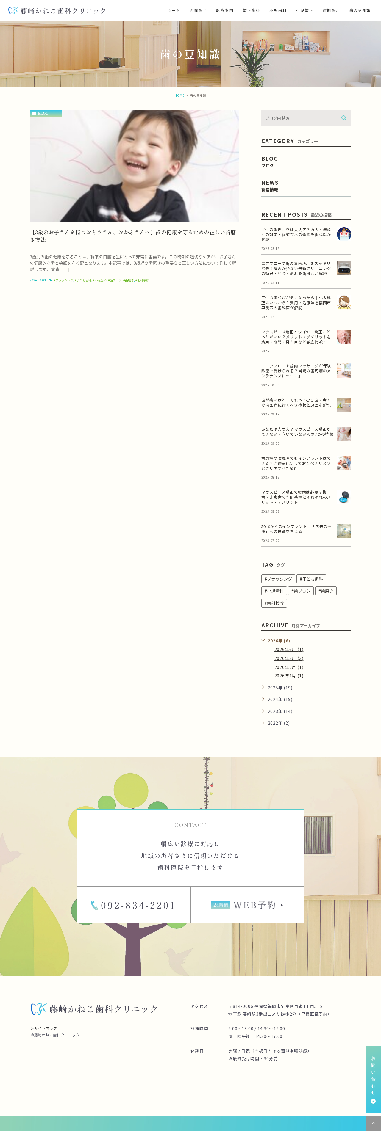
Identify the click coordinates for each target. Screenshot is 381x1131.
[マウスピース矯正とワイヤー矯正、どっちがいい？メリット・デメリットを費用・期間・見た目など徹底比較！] (344, 337)
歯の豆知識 (360, 10)
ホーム (173, 10)
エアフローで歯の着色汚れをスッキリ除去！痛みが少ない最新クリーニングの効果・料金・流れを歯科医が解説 (296, 268)
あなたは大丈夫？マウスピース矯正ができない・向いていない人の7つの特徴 (297, 431)
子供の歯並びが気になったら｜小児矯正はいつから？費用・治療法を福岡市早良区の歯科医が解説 (296, 302)
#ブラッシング (63, 280)
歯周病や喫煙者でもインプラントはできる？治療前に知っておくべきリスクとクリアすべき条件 (296, 463)
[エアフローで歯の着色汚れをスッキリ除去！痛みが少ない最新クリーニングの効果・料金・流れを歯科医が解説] (344, 268)
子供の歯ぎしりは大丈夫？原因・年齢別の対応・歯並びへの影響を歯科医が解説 (296, 234)
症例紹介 (331, 10)
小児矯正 (304, 10)
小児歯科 (278, 10)
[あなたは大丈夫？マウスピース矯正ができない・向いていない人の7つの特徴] (344, 434)
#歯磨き (128, 280)
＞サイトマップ (44, 1027)
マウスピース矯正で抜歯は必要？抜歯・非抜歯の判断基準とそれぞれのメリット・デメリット (296, 497)
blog (43, 114)
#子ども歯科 (83, 280)
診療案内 (224, 10)
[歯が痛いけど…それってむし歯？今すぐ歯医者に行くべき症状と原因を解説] (344, 405)
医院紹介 (198, 10)
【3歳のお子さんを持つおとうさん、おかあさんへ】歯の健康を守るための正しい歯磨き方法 (133, 235)
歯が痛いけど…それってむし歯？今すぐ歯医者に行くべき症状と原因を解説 (296, 402)
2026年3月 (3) (289, 658)
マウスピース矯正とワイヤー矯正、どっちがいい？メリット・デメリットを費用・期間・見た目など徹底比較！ (296, 337)
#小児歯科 (100, 280)
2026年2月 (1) (289, 667)
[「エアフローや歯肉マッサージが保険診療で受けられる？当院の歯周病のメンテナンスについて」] (344, 370)
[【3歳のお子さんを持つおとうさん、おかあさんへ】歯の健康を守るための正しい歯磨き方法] (134, 166)
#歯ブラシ (115, 280)
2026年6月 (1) (289, 649)
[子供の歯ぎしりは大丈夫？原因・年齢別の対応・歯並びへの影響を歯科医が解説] (344, 234)
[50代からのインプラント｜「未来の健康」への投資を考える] (344, 531)
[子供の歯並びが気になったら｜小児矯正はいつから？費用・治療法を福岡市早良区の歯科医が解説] (344, 302)
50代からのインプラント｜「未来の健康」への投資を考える (296, 528)
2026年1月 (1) (289, 676)
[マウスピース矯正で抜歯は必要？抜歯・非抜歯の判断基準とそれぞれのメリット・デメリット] (344, 497)
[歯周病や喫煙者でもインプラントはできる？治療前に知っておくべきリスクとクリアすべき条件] (344, 463)
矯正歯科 (251, 10)
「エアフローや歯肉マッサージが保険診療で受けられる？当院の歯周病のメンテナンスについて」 (296, 371)
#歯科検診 (142, 280)
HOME (180, 95)
